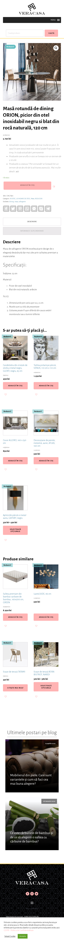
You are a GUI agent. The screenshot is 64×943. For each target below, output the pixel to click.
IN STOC (12, 198)
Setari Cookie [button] (9, 936)
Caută (51, 33)
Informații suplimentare (32, 231)
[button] (53, 20)
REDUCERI (38, 198)
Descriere (32, 221)
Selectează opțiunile (15, 530)
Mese (32, 198)
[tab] (32, 222)
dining (11, 201)
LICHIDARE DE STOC (23, 198)
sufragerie (22, 201)
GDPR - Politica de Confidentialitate (19, 930)
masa (16, 201)
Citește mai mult (15, 688)
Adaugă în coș (27, 185)
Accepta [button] (22, 936)
